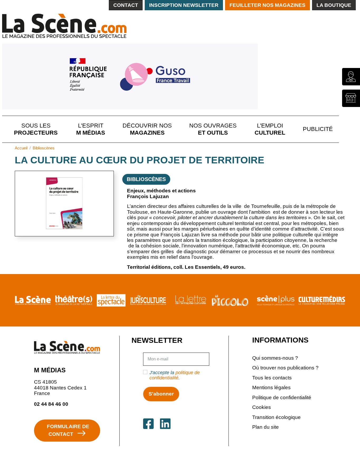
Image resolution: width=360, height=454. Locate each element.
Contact (125, 5)
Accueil (21, 148)
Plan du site (265, 427)
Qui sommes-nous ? (275, 358)
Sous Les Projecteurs (36, 129)
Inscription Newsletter (183, 5)
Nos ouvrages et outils (213, 129)
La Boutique (334, 5)
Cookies (261, 407)
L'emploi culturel (270, 129)
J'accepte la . (174, 375)
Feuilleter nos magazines (267, 5)
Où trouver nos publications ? (285, 367)
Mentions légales (271, 387)
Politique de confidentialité (281, 397)
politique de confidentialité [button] (174, 375)
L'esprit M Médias (90, 129)
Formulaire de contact (68, 430)
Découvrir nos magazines (147, 129)
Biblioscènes (44, 148)
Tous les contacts (272, 377)
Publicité (318, 129)
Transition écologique (276, 417)
